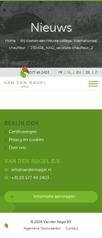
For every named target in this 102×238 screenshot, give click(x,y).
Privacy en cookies (26, 139)
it (96, 73)
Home (10, 41)
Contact (72, 228)
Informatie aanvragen (54, 196)
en (78, 73)
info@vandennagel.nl (31, 169)
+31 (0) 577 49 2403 (30, 177)
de (88, 73)
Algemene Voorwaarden (42, 228)
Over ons (17, 147)
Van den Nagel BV (57, 222)
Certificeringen (23, 131)
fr (60, 73)
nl (69, 73)
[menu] (93, 83)
